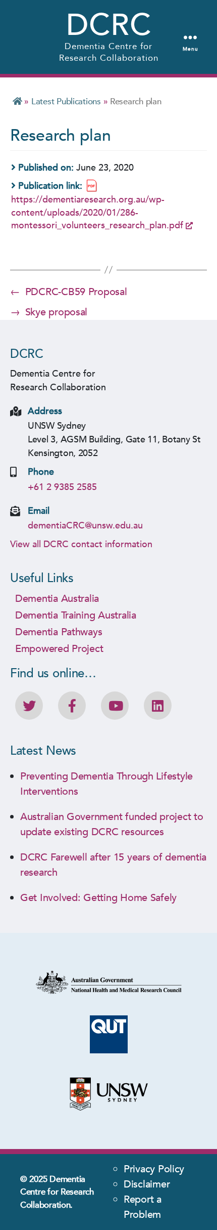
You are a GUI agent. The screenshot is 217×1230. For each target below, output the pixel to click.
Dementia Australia (57, 598)
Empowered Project (59, 648)
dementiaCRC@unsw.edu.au (85, 525)
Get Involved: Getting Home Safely (98, 898)
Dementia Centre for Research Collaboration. (57, 1192)
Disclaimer (147, 1184)
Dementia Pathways (58, 632)
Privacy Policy (154, 1169)
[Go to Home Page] (17, 101)
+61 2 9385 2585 (62, 487)
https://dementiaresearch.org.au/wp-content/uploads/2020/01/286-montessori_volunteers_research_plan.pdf (97, 212)
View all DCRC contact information (81, 544)
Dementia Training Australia (75, 615)
